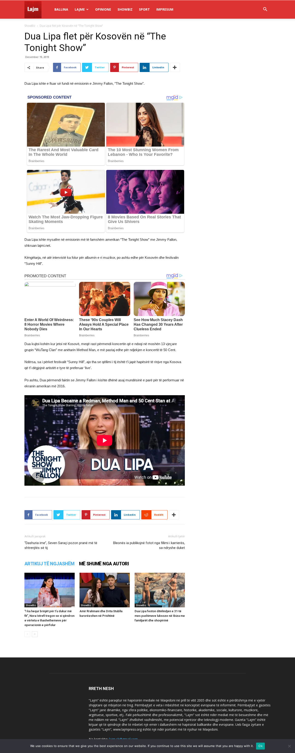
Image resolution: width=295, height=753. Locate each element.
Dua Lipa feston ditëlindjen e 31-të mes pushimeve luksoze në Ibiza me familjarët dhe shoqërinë (160, 615)
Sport (144, 9)
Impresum (164, 9)
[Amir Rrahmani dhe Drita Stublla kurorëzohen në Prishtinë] (105, 590)
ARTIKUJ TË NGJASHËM (49, 563)
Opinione (103, 9)
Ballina (61, 9)
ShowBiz (125, 9)
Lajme (80, 9)
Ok (260, 746)
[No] (289, 746)
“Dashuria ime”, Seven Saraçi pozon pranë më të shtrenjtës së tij (60, 545)
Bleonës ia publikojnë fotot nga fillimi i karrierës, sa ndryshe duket (149, 545)
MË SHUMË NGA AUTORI (104, 563)
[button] (265, 10)
